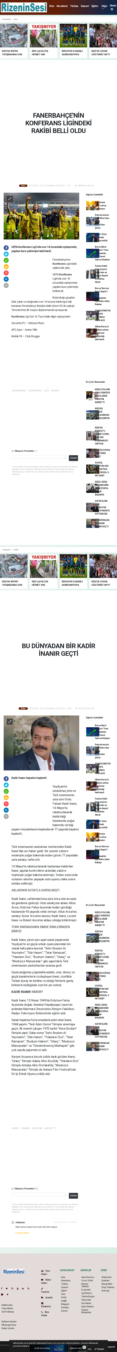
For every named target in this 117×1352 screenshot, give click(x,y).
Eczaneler (86, 1290)
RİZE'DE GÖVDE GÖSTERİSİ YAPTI (102, 453)
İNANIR (26, 992)
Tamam (100, 1349)
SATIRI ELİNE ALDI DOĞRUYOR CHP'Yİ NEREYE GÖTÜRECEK (102, 507)
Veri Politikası (8, 1312)
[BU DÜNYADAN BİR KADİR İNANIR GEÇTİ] (41, 742)
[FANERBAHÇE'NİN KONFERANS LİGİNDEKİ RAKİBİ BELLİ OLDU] (41, 216)
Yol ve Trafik (87, 1280)
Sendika (65, 1307)
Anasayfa (6, 19)
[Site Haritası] (3, 1294)
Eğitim (94, 6)
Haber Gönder (8, 1328)
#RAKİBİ (55, 390)
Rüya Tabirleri (108, 1287)
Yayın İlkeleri (7, 1308)
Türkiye (74, 6)
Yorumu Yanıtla (22, 1233)
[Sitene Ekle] (9, 1294)
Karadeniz (62, 6)
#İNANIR (25, 1128)
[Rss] (30, 1288)
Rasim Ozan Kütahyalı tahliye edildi (101, 237)
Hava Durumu (87, 1277)
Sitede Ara (107, 1277)
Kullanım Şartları (9, 1321)
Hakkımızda (7, 1305)
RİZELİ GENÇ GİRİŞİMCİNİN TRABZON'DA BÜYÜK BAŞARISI (101, 488)
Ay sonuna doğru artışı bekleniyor (100, 205)
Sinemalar (86, 1300)
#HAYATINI (37, 1128)
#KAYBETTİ (49, 1128)
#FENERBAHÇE (19, 390)
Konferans (59, 263)
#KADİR (15, 1128)
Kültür (16, 550)
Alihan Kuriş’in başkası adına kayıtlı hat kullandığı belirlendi (102, 333)
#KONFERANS (34, 390)
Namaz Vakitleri (85, 1285)
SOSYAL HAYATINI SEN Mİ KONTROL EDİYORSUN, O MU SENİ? (102, 469)
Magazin (65, 1304)
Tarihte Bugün (88, 1296)
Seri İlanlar (86, 1303)
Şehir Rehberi (87, 1306)
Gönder (73, 458)
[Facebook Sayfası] (3, 1288)
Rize (51, 6)
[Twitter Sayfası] (8, 1288)
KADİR (16, 992)
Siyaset (85, 6)
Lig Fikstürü (86, 1293)
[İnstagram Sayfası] (13, 1288)
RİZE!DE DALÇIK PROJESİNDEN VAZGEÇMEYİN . (102, 415)
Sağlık (64, 1301)
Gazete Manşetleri (86, 1311)
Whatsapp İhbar (9, 1325)
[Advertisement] (59, 85)
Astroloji (105, 1290)
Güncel (64, 1311)
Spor (16, 19)
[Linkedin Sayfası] (24, 1288)
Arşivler (49, 1297)
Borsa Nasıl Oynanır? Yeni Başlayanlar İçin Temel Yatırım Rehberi (102, 253)
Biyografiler (107, 1284)
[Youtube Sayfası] (19, 1288)
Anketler (106, 1280)
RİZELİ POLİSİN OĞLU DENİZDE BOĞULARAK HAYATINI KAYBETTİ (102, 395)
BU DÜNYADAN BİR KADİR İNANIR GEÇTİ (102, 523)
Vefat (63, 1297)
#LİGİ (46, 390)
